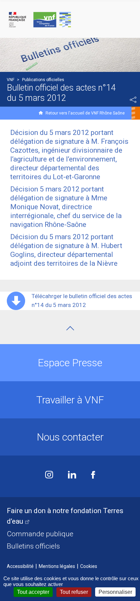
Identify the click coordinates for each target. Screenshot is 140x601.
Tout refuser (74, 592)
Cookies (88, 566)
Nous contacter (70, 437)
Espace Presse (70, 363)
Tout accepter (33, 592)
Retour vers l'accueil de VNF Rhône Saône (85, 113)
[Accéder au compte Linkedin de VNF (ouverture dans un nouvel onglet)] (72, 475)
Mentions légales (57, 566)
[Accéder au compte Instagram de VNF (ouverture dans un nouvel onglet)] (49, 475)
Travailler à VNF (70, 400)
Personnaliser (115, 592)
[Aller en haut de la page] (70, 328)
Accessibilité (20, 566)
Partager (133, 100)
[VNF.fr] (70, 20)
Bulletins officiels (33, 546)
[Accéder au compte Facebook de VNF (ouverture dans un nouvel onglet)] (93, 475)
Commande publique (40, 534)
